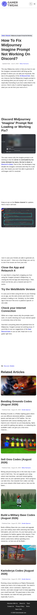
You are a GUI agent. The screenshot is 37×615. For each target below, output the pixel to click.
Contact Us (10, 606)
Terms (28, 606)
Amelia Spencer (26, 409)
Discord (8, 35)
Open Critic (18, 609)
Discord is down (7, 164)
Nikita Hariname (24, 63)
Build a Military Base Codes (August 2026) (18, 517)
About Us (22, 603)
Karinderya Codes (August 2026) (17, 572)
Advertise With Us (12, 603)
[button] (30, 3)
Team (28, 603)
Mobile (12, 366)
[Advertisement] (18, 20)
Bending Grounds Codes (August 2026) (16, 403)
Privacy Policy (20, 606)
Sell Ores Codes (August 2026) (16, 461)
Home (3, 35)
